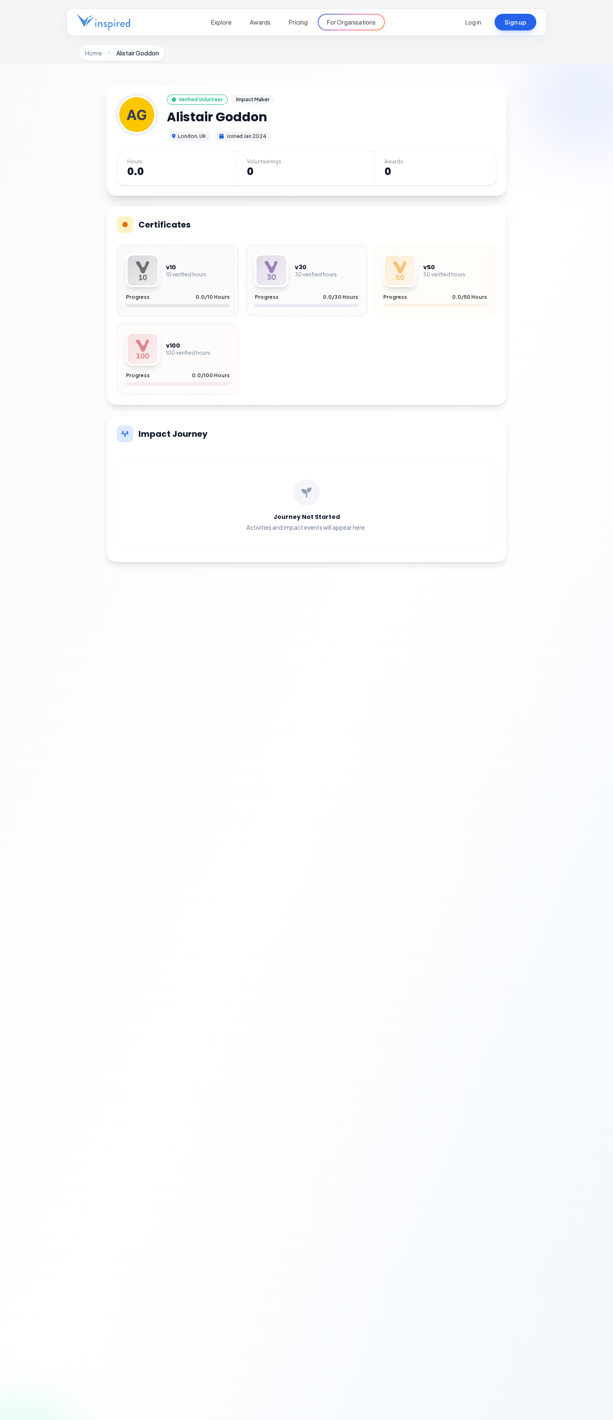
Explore (221, 22)
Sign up (515, 22)
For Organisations (351, 22)
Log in (473, 22)
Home (93, 53)
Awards (260, 22)
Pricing (298, 22)
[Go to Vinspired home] (103, 22)
